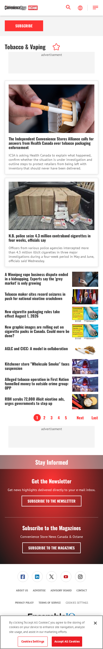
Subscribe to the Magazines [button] (51, 547)
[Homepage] (21, 8)
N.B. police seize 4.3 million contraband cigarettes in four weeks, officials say (50, 238)
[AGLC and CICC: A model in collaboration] (85, 349)
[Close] (95, 623)
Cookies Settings (77, 602)
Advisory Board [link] (61, 590)
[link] (22, 576)
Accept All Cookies (67, 641)
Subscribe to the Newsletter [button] (51, 501)
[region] (51, 632)
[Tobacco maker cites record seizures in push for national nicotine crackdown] (85, 296)
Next (80, 417)
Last (95, 417)
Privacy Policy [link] (24, 602)
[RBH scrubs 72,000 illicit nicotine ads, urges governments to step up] (85, 401)
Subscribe (24, 25)
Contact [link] (81, 590)
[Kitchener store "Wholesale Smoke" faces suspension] (85, 366)
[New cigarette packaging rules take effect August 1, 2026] (85, 314)
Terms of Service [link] (50, 602)
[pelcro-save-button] (55, 47)
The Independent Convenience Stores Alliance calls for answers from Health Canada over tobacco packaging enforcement (51, 143)
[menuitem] (23, 576)
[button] (95, 8)
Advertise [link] (39, 590)
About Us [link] (22, 590)
